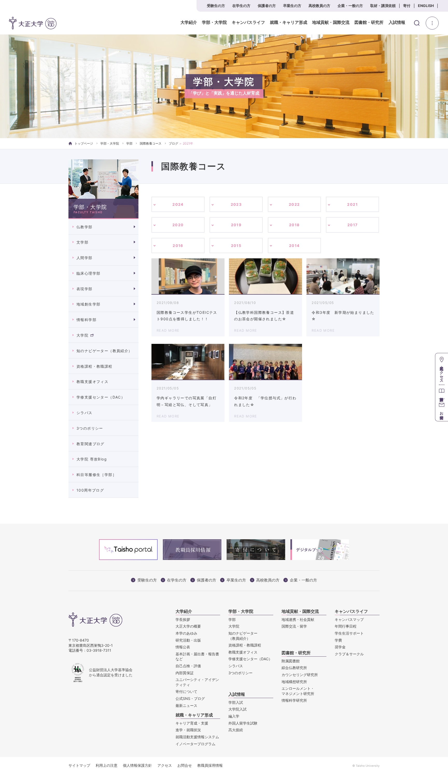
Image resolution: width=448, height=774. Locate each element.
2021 (352, 204)
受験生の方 (216, 5)
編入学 (233, 716)
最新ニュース (186, 705)
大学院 (82, 335)
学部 (129, 143)
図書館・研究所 (368, 22)
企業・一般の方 (350, 5)
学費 (338, 640)
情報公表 (183, 647)
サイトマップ (79, 765)
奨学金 (340, 647)
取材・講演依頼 (383, 5)
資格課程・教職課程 (94, 366)
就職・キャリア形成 (288, 22)
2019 (236, 225)
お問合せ (184, 765)
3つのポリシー (89, 428)
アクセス (164, 765)
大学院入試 (237, 709)
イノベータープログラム (195, 744)
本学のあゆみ (186, 633)
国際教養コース (151, 143)
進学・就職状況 (188, 730)
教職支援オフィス (92, 381)
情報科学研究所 (294, 700)
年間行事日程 (345, 626)
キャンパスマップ (349, 619)
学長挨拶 (183, 619)
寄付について (186, 691)
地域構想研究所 (294, 681)
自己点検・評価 (188, 666)
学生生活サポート (349, 633)
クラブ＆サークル (349, 654)
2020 (178, 225)
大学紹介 (188, 22)
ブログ (173, 143)
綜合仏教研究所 (294, 667)
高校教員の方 (319, 5)
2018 (294, 225)
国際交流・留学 (294, 626)
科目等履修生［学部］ (96, 474)
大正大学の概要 (188, 626)
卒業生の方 (292, 5)
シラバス (84, 412)
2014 (294, 245)
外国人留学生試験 (242, 723)
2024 (178, 204)
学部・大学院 (214, 22)
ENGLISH (426, 5)
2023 (236, 204)
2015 (236, 245)
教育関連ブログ (90, 444)
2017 (352, 225)
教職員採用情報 (210, 765)
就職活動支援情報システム (197, 737)
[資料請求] (441, 392)
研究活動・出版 (188, 640)
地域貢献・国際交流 (330, 22)
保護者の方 (267, 5)
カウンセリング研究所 (300, 674)
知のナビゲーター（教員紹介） (104, 351)
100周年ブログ (90, 490)
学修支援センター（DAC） (100, 397)
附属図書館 (291, 661)
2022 (294, 204)
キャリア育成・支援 (192, 723)
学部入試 (235, 702)
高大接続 (235, 730)
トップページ (83, 143)
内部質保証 (185, 673)
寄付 (406, 5)
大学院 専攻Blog (91, 459)
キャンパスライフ (248, 22)
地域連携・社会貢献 (298, 619)
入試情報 (397, 22)
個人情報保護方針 (137, 765)
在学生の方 (241, 5)
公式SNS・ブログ (190, 698)
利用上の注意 (106, 765)
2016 (178, 245)
